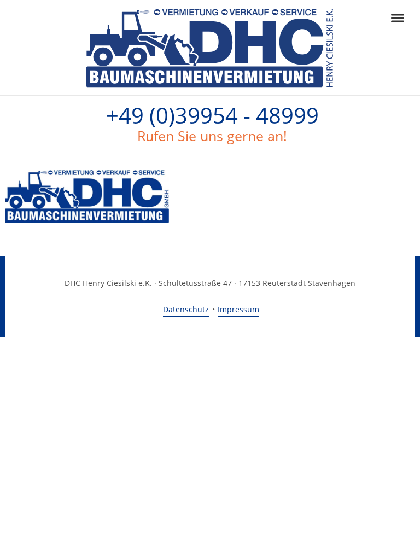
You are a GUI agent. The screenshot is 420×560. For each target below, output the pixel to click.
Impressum (238, 309)
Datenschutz (186, 309)
